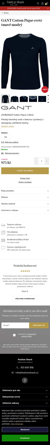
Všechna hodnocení (25, 299)
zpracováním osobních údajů (28, 335)
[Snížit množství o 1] (36, 161)
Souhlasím (25, 438)
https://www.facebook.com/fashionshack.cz (25, 380)
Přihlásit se (39, 325)
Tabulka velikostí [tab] (8, 203)
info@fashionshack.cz (27, 372)
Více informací (17, 423)
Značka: (25, 178)
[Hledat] (38, 3)
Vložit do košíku (25, 171)
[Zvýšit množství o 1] (47, 161)
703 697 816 (26, 367)
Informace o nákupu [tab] (9, 210)
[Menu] (3, 3)
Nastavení (25, 429)
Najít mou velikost (11, 142)
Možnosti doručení (12, 153)
